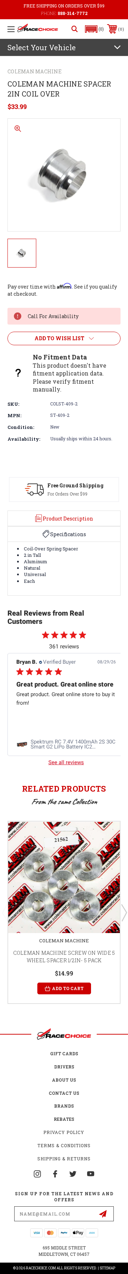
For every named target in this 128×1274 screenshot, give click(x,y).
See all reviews (66, 762)
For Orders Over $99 (67, 494)
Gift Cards (64, 1053)
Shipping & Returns (64, 1158)
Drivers (64, 1067)
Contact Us (64, 1093)
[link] (66, 744)
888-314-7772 (72, 13)
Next (123, 912)
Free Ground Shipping (75, 485)
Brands (64, 1106)
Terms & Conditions (64, 1145)
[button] (94, 29)
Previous (4, 912)
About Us (64, 1080)
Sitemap (107, 1268)
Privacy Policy (63, 1132)
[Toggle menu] (11, 29)
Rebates (64, 1119)
